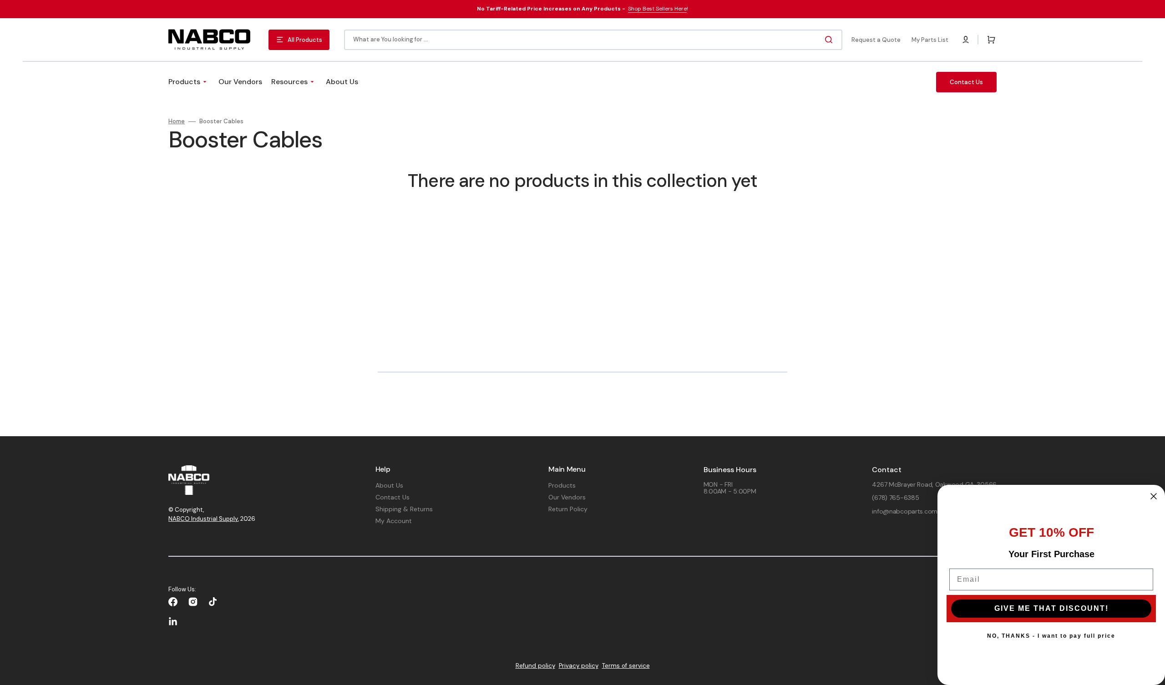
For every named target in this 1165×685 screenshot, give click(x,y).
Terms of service (626, 666)
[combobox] (593, 40)
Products (562, 485)
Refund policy (535, 666)
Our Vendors (567, 497)
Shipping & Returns (404, 509)
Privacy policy (578, 666)
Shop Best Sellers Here (657, 8)
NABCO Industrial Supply (203, 519)
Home (176, 121)
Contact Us (392, 497)
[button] (966, 40)
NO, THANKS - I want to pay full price (1051, 636)
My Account (393, 521)
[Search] (830, 40)
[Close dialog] (1153, 496)
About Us (389, 485)
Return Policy (568, 509)
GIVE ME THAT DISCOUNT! (1051, 608)
